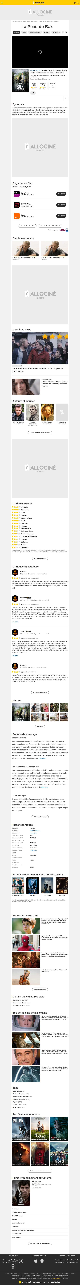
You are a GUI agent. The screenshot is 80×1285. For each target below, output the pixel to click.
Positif (23, 545)
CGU (38, 1273)
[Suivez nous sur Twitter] (10, 1261)
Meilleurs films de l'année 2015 (40, 900)
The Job (32, 895)
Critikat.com (25, 510)
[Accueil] (38, 2)
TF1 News (24, 521)
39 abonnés (23, 574)
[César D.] (15, 572)
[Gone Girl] (47, 885)
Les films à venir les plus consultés (40, 1243)
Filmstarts (58, 1260)
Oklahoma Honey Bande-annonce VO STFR (40, 1139)
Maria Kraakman (47, 422)
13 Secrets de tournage (40, 817)
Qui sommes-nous (15, 1273)
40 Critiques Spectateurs (40, 692)
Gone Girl (47, 895)
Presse (34, 83)
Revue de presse (62, 551)
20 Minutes (24, 507)
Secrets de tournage (25, 734)
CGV (42, 1273)
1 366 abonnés (24, 634)
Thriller (64, 70)
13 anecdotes (33, 848)
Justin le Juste (16, 1237)
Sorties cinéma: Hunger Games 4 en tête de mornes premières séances (54, 384)
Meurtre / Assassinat (21, 1099)
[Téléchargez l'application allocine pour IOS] (37, 1260)
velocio (23, 597)
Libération (24, 542)
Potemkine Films (34, 830)
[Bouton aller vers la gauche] (63, 32)
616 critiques (31, 574)
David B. (23, 665)
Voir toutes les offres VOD (27, 226)
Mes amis (52, 83)
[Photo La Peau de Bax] (21, 712)
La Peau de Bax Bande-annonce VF (52, 257)
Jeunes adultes (19, 1104)
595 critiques (31, 667)
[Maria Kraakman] (47, 412)
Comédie (58, 70)
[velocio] (15, 598)
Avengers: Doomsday (18, 1223)
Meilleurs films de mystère (22, 1096)
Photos (17, 700)
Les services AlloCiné (48, 1275)
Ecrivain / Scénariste (21, 1094)
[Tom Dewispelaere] (18, 412)
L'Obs (23, 512)
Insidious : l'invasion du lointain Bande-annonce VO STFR (59, 1139)
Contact (7, 1273)
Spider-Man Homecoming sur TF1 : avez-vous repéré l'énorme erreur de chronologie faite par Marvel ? (54, 937)
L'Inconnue (15, 1226)
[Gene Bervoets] (62, 412)
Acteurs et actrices (24, 401)
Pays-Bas (32, 828)
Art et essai (18, 1107)
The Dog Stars (36, 1181)
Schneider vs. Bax (20, 1000)
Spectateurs (43, 83)
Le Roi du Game (16, 1233)
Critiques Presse (22, 503)
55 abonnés (23, 667)
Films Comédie (33, 21)
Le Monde (24, 539)
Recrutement (25, 1273)
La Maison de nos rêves (19, 1212)
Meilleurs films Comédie (57, 900)
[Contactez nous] (13, 1266)
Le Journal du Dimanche (29, 536)
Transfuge (24, 523)
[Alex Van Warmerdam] (32, 412)
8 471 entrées (33, 850)
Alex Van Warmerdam (39, 73)
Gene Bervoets (62, 422)
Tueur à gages (19, 1091)
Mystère (17, 1102)
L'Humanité (24, 547)
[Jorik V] (15, 632)
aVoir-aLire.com (26, 528)
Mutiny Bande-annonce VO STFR (21, 1139)
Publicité (33, 1273)
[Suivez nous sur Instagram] (15, 1261)
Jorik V (22, 631)
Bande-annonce (36, 1188)
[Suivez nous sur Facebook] (5, 1261)
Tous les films (25, 21)
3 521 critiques (34, 600)
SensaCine (66, 1260)
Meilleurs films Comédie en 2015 (21, 901)
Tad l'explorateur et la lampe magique (23, 1230)
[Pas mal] (16, 531)
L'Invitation (15, 1209)
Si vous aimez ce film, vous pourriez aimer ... (39, 874)
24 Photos (40, 726)
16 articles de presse (40, 558)
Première (24, 515)
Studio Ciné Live (26, 518)
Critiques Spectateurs (26, 566)
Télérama (24, 526)
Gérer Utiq (58, 1275)
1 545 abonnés (24, 600)
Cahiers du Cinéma (27, 531)
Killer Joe (62, 895)
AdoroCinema (59, 1262)
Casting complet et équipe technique (40, 432)
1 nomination (33, 833)
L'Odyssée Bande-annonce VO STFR (21, 1165)
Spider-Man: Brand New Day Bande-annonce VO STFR (40, 1165)
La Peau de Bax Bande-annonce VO (23, 257)
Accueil (14, 21)
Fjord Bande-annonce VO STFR (59, 1165)
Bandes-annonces (23, 238)
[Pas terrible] (16, 547)
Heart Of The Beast (17, 1216)
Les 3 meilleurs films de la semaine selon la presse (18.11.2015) (37, 369)
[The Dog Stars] (21, 1193)
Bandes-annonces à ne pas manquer (40, 1171)
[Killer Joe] (62, 885)
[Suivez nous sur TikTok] (21, 1261)
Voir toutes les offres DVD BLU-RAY (50, 226)
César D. (23, 571)
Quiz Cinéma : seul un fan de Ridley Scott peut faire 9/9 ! (54, 970)
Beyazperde (74, 1260)
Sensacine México (72, 1262)
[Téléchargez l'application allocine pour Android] (43, 1260)
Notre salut (15, 1219)
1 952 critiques (34, 634)
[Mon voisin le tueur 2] (18, 885)
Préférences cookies (63, 1273)
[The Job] (32, 885)
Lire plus (15, 622)
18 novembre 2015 (36, 70)
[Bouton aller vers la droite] (66, 32)
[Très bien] (16, 507)
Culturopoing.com (27, 534)
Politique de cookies (50, 1273)
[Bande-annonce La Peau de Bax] (20, 80)
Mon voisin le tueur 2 (19, 895)
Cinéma (19, 21)
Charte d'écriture (36, 1275)
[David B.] (15, 666)
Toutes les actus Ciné (40, 989)
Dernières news (22, 329)
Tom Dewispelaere (40, 75)
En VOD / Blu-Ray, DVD (21, 187)
